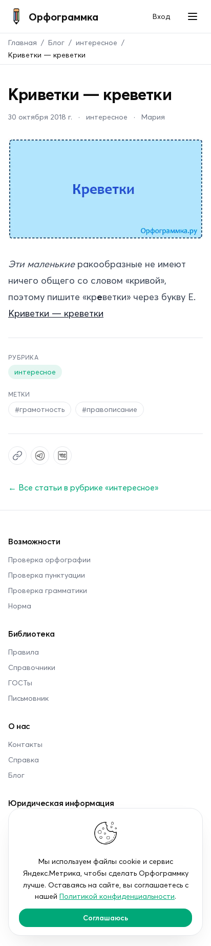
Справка (23, 759)
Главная (22, 42)
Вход (161, 16)
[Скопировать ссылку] (17, 455)
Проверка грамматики (47, 590)
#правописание (109, 409)
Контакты (25, 744)
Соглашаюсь (105, 917)
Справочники (31, 667)
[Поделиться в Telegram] (40, 455)
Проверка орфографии (49, 559)
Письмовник (28, 698)
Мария (153, 117)
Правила (23, 652)
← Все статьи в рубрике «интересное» (83, 487)
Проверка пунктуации (46, 575)
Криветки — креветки (55, 313)
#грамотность (40, 409)
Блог (56, 42)
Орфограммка (63, 16)
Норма (19, 605)
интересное (96, 42)
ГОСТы (20, 682)
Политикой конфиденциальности (117, 896)
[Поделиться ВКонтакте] (62, 455)
